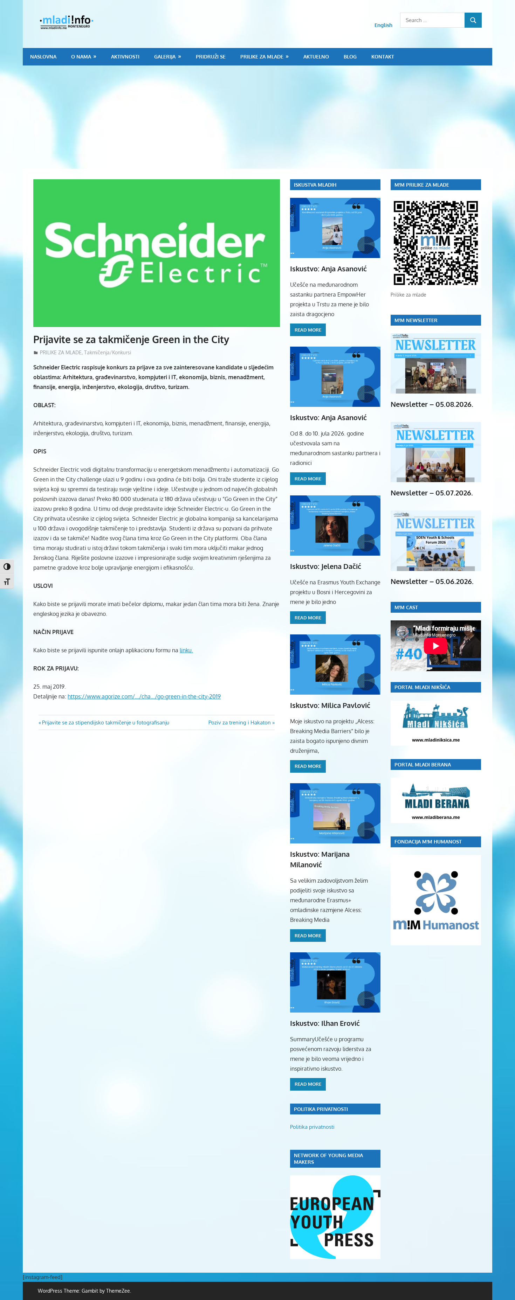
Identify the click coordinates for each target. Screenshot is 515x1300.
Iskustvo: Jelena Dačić (325, 566)
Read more (308, 330)
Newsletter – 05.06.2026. (432, 581)
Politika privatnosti (312, 1127)
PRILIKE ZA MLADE (261, 57)
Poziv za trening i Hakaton (239, 722)
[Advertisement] (257, 118)
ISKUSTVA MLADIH (315, 185)
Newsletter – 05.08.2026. (432, 404)
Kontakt (382, 57)
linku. (186, 650)
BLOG (350, 57)
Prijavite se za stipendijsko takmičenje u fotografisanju (105, 722)
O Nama (81, 57)
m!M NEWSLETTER (416, 320)
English (383, 25)
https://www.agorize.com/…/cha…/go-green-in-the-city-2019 (144, 696)
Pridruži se (211, 57)
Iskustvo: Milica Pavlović (330, 705)
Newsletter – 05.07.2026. (432, 492)
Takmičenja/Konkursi (107, 352)
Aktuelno (316, 57)
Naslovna (43, 57)
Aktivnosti (125, 57)
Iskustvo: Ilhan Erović (325, 1023)
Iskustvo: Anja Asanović (328, 268)
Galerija (165, 57)
